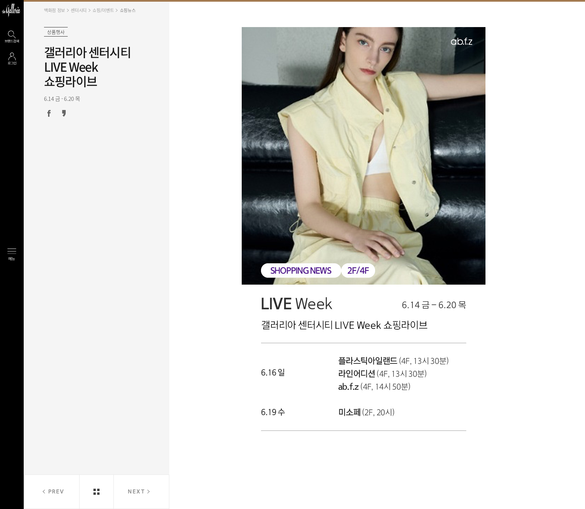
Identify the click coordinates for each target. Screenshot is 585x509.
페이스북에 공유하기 (49, 113)
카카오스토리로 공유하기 (64, 113)
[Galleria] (11, 10)
